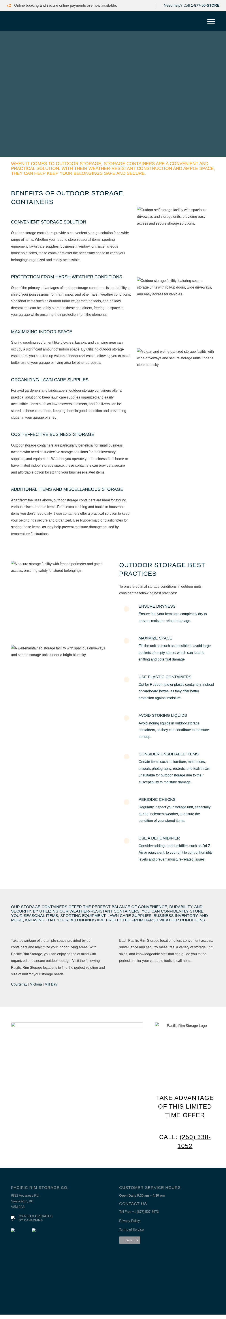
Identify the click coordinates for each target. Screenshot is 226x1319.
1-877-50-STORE (205, 5)
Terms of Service (131, 1229)
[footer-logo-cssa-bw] (20, 1263)
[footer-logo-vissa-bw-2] (41, 1246)
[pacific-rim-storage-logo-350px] (14, 21)
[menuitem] (209, 21)
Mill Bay (51, 984)
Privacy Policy (129, 1221)
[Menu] (209, 21)
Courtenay (19, 984)
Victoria (36, 984)
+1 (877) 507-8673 (145, 1211)
